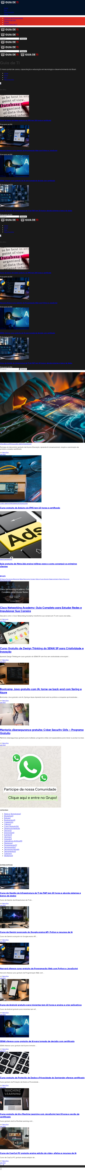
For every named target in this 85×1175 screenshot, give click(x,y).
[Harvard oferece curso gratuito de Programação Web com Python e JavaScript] (14, 146)
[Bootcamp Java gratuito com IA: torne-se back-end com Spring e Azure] (14, 684)
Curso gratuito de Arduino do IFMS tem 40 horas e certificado (30, 507)
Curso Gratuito (19, 444)
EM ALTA (2, 576)
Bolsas (21, 579)
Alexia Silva (5, 452)
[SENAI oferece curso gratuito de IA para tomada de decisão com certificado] (14, 176)
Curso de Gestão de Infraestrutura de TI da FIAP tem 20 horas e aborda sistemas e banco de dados (36, 211)
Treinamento (10, 851)
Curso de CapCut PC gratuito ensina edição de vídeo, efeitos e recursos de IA (38, 1153)
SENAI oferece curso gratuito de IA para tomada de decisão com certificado (27, 181)
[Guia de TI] (19, 56)
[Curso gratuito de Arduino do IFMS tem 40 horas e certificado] (20, 502)
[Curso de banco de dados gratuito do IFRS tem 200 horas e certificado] (14, 116)
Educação (66, 579)
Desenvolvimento (54, 579)
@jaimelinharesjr (44, 1166)
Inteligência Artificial (7, 444)
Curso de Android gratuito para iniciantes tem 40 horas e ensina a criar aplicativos (41, 1005)
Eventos (2, 559)
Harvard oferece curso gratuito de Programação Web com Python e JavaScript (28, 151)
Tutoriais (8, 854)
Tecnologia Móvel (11, 849)
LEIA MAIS (3, 454)
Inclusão (8, 839)
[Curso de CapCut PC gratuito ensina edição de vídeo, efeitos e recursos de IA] (14, 1149)
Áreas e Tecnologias (7, 579)
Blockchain (16, 579)
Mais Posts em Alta (5, 580)
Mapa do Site (57, 1166)
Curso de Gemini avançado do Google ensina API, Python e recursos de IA (36, 932)
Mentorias (8, 843)
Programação (15, 503)
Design (61, 579)
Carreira (32, 579)
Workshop (28, 444)
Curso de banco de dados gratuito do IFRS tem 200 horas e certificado (25, 120)
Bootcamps (27, 579)
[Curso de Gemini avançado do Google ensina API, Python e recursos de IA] (14, 928)
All (0, 579)
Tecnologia (24, 503)
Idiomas (8, 837)
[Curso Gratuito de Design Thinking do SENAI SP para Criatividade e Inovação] (14, 643)
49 (3, 1164)
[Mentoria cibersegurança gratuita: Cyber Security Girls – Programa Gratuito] (14, 725)
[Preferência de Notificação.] (1, 1169)
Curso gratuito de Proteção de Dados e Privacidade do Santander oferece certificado (42, 1077)
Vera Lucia (5, 619)
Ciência (38, 579)
